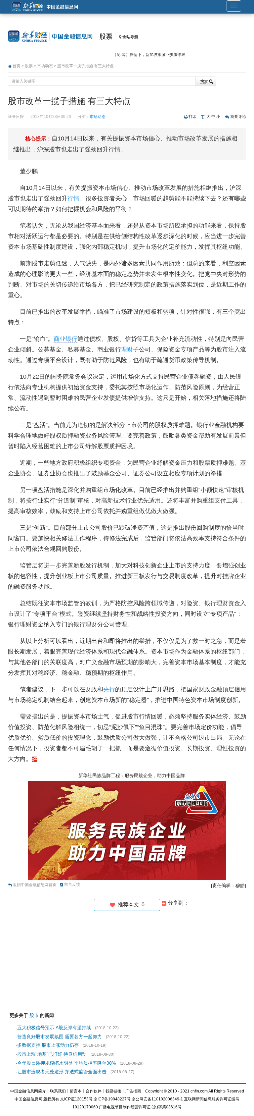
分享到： (177, 903)
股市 (34, 1015)
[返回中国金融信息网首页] (34, 759)
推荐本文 (130, 904)
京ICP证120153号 (76, 1099)
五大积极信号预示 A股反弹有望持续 (54, 1027)
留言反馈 (72, 884)
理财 (127, 349)
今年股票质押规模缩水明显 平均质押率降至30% (66, 1063)
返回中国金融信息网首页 (35, 884)
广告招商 (133, 1091)
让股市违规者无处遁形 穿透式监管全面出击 (61, 1071)
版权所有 (51, 1099)
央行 (109, 689)
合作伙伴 (94, 1091)
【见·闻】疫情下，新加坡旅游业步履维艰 (148, 54)
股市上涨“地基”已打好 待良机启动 (52, 1054)
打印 (192, 116)
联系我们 (58, 1091)
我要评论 (238, 116)
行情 (73, 198)
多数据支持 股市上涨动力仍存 (48, 1045)
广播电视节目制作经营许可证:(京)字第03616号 (140, 1107)
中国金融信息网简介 (28, 1091)
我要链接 (113, 1091)
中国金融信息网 (28, 1099)
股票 (105, 36)
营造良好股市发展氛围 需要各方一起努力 (59, 1036)
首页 (17, 66)
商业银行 (65, 339)
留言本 (76, 1091)
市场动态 (45, 66)
